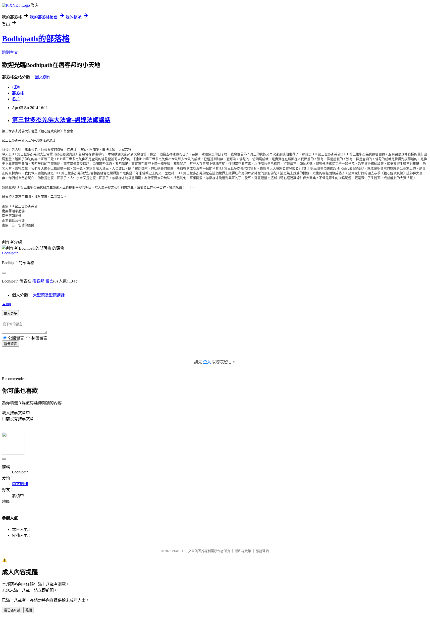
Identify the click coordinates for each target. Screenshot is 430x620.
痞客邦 (38, 281)
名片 (16, 99)
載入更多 (10, 313)
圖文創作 (43, 77)
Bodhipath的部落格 (36, 38)
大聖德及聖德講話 (49, 295)
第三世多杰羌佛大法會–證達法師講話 (61, 120)
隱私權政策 (243, 551)
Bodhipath (10, 253)
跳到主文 (10, 52)
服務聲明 (262, 551)
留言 (49, 281)
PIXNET (177, 551)
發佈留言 (10, 344)
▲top (6, 304)
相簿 (16, 87)
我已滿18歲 (12, 610)
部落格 (18, 93)
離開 (28, 610)
